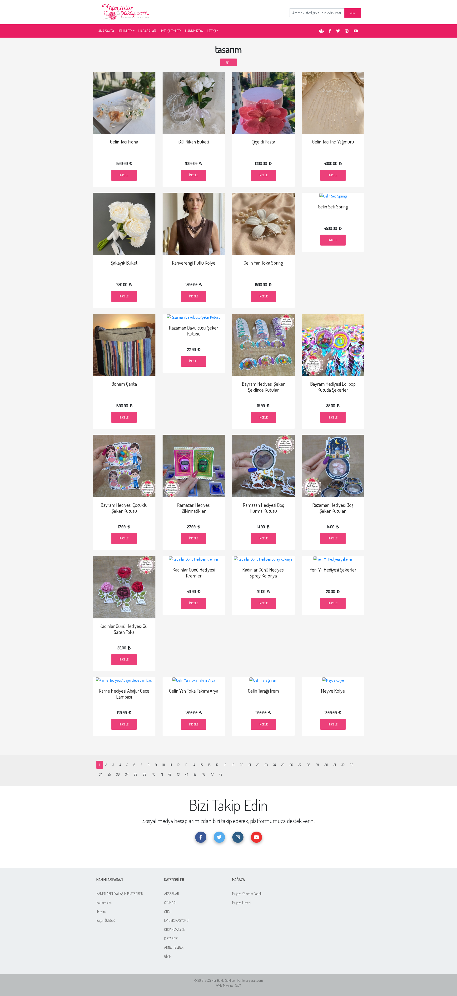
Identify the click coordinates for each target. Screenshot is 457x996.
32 (342, 765)
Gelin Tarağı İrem (263, 691)
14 (194, 765)
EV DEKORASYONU (176, 920)
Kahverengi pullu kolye (193, 263)
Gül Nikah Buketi (193, 141)
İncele (124, 175)
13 (186, 765)
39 (144, 774)
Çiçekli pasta (263, 141)
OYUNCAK (170, 902)
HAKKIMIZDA (194, 31)
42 (169, 774)
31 (334, 765)
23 (266, 765)
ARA (352, 13)
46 (203, 774)
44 (186, 774)
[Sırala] (228, 62)
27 (299, 765)
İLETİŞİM (212, 31)
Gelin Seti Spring (333, 206)
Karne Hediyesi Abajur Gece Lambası (124, 694)
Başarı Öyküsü (105, 920)
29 (317, 765)
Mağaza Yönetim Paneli (247, 893)
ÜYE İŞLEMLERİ (170, 31)
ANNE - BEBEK (173, 947)
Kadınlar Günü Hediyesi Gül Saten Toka (124, 629)
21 (250, 765)
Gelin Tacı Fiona (124, 141)
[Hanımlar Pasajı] (126, 11)
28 (308, 765)
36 (118, 774)
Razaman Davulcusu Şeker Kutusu (193, 331)
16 (209, 765)
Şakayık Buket (124, 263)
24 (274, 765)
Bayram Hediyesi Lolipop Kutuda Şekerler (333, 387)
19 (233, 765)
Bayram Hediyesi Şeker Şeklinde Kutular (263, 387)
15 (201, 765)
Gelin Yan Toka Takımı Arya (193, 691)
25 (282, 765)
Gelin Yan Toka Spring (263, 263)
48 (220, 774)
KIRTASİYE (171, 938)
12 (178, 765)
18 (225, 765)
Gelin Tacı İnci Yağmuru (333, 141)
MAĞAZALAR (147, 31)
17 (217, 765)
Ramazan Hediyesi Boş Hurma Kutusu (263, 508)
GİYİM (167, 956)
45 (195, 774)
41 (162, 774)
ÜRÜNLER (125, 31)
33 (351, 765)
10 (163, 765)
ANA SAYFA (107, 30)
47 (212, 774)
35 (109, 774)
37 (126, 774)
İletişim (101, 911)
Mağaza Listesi (241, 902)
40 (153, 774)
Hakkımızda (104, 902)
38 (135, 774)
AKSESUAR (171, 893)
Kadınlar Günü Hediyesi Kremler (194, 573)
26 (291, 765)
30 (326, 765)
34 (100, 774)
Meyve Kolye (333, 691)
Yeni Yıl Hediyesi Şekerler (333, 570)
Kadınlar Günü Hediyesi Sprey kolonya (263, 573)
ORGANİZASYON (174, 929)
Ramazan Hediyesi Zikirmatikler (193, 508)
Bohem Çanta (124, 384)
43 (178, 774)
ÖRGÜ (168, 911)
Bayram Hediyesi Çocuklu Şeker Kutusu (124, 508)
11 (171, 765)
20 (241, 765)
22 (257, 765)
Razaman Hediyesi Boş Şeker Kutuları (332, 508)
